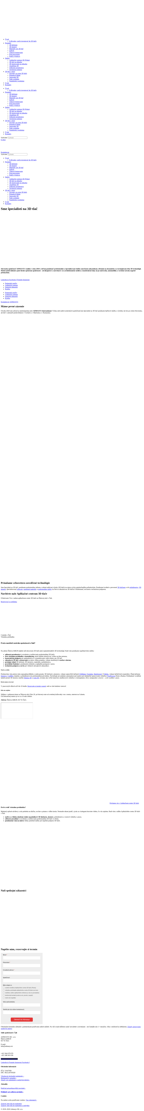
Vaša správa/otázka (9, 1002)
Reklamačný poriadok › (8, 1078)
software (20, 589)
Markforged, (98, 674)
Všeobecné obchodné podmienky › (12, 1076)
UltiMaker (82, 674)
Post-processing (14, 54)
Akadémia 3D (14, 66)
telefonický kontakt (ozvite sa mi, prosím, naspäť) (19, 995)
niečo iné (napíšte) (10, 998)
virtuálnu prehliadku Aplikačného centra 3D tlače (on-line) (21, 990)
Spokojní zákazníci (11, 287)
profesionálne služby (45, 589)
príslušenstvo (134, 587)
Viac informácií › (31, 1100)
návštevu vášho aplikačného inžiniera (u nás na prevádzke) (22, 993)
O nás (7, 83)
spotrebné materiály (30, 589)
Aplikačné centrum (11, 285)
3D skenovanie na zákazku (18, 64)
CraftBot (10, 676)
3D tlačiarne (13, 45)
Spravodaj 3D (14, 77)
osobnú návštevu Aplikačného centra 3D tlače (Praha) (20, 987)
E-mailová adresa (8, 970)
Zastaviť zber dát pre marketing (11, 1104)
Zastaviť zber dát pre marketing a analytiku (15, 1105)
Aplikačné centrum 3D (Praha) (19, 60)
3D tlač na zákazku (15, 62)
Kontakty (8, 85)
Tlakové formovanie (16, 52)
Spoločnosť (6, 977)
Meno (4, 955)
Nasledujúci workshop (16, 81)
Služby (7, 58)
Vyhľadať (4, 138)
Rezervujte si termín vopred (37, 686)
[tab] (72, 635)
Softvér (11, 51)
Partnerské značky (11, 283)
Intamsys (4, 676)
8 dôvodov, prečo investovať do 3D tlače (22, 41)
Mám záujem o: (7, 985)
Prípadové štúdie (14, 75)
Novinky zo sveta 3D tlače (18, 73)
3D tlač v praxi (10, 71)
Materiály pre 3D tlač (16, 49)
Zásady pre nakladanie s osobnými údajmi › (15, 1080)
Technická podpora (15, 70)
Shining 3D (28, 678)
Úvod (7, 39)
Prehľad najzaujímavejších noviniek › (13, 1088)
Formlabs (90, 674)
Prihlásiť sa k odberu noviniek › (12, 1092)
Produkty (8, 43)
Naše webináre (14, 79)
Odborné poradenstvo (16, 68)
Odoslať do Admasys (22, 1019)
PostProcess (111, 676)
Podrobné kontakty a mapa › (9, 1059)
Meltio (106, 674)
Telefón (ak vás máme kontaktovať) (13, 1009)
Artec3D (36, 678)
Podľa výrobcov (14, 56)
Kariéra (7, 289)
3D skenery (13, 47)
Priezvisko (6, 962)
